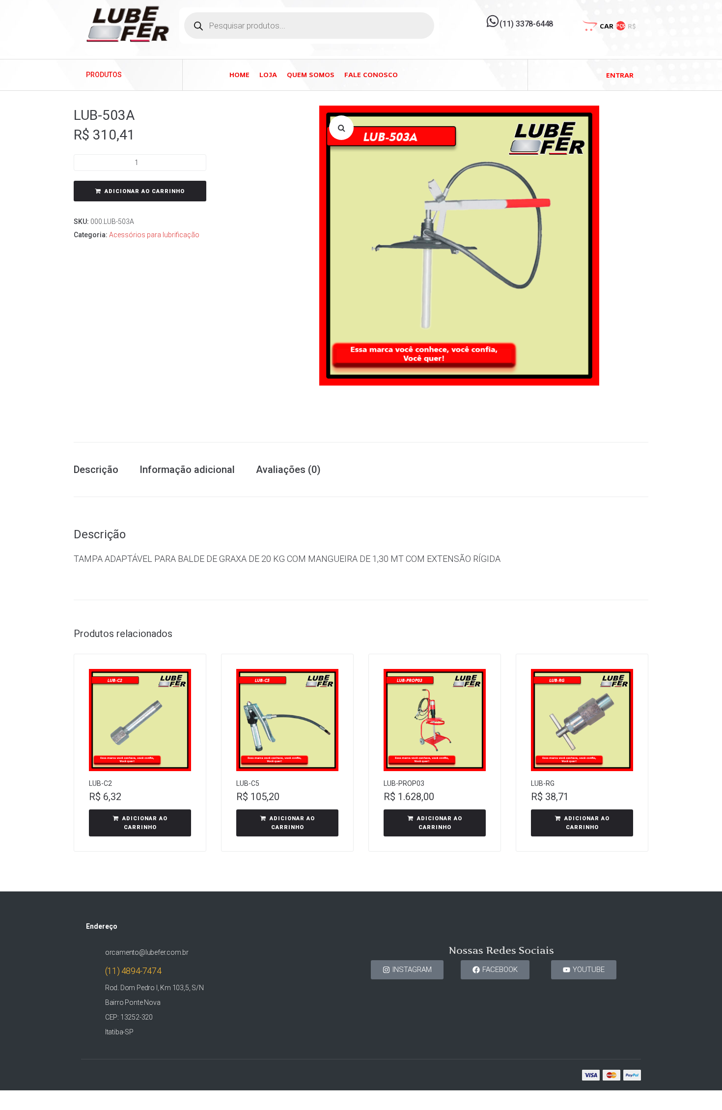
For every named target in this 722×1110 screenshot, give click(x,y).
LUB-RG (543, 783)
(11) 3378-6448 (526, 23)
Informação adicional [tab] (187, 469)
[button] (341, 127)
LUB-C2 (100, 783)
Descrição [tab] (96, 469)
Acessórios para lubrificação (154, 235)
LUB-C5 (247, 783)
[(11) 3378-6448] (493, 21)
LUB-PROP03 (404, 783)
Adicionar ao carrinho (145, 191)
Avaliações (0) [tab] (288, 469)
